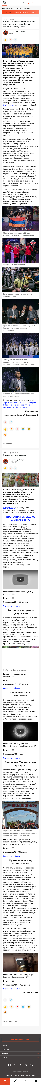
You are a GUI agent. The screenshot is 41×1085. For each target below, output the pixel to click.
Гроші (28, 1075)
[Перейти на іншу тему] (28, 3)
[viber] (31, 1065)
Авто (33, 1075)
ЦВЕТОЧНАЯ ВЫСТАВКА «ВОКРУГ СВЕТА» (20, 518)
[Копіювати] (15, 40)
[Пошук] (33, 3)
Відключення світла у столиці (25, 12)
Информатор (9, 105)
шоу (16, 1021)
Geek (22, 1075)
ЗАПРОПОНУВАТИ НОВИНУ (20, 1039)
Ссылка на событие (11, 606)
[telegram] (26, 1065)
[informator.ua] (4, 3)
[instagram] (15, 1065)
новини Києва (7, 443)
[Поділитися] (11, 40)
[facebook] (9, 1065)
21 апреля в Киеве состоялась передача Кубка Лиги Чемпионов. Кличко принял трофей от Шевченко (19, 403)
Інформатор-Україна (12, 1075)
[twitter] (20, 1065)
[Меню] (38, 3)
